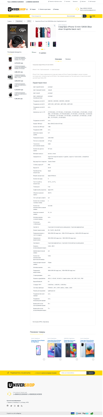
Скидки (33, 9)
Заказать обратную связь (56, 1)
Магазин (84, 1)
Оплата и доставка (45, 9)
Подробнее (42, 359)
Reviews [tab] (68, 59)
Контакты (68, 1)
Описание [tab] (58, 59)
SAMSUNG (66, 338)
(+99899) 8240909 (32, 2)
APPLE (29, 21)
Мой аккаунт (93, 1)
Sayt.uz (19, 413)
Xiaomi (32, 338)
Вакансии (75, 1)
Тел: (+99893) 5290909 (15, 2)
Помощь (56, 9)
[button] (54, 26)
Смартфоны (19, 21)
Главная (9, 21)
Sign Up (91, 373)
